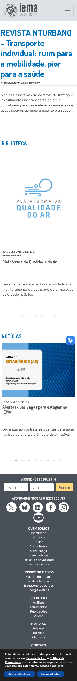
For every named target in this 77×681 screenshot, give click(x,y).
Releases (38, 628)
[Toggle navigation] (68, 10)
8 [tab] (61, 316)
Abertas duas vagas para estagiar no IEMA (34, 409)
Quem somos (38, 528)
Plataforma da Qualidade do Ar (29, 262)
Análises (38, 602)
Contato (38, 645)
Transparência (39, 555)
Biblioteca (38, 598)
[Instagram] (64, 507)
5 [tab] (42, 316)
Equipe (38, 542)
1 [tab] (16, 316)
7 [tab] (54, 316)
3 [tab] (29, 316)
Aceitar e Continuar (19, 674)
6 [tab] (48, 316)
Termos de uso (38, 564)
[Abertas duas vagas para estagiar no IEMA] (38, 370)
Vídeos (38, 616)
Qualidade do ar (38, 581)
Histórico (39, 537)
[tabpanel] (39, 224)
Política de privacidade (38, 560)
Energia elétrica (38, 590)
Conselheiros (38, 546)
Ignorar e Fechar (50, 674)
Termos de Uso (36, 658)
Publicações (38, 611)
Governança (38, 551)
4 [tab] (35, 316)
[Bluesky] (24, 507)
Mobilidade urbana (38, 576)
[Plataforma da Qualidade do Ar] (38, 198)
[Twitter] (11, 507)
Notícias (38, 624)
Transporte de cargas (39, 585)
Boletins (38, 632)
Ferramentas (38, 607)
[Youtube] (38, 517)
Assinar (64, 487)
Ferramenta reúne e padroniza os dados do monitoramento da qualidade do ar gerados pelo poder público (37, 289)
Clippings (38, 637)
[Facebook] (51, 507)
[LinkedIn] (38, 507)
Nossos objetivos (39, 572)
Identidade (38, 533)
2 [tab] (22, 316)
